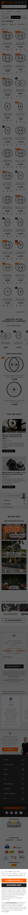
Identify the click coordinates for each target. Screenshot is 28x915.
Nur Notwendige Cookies (14, 885)
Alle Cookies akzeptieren (12, 880)
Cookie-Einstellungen (15, 875)
